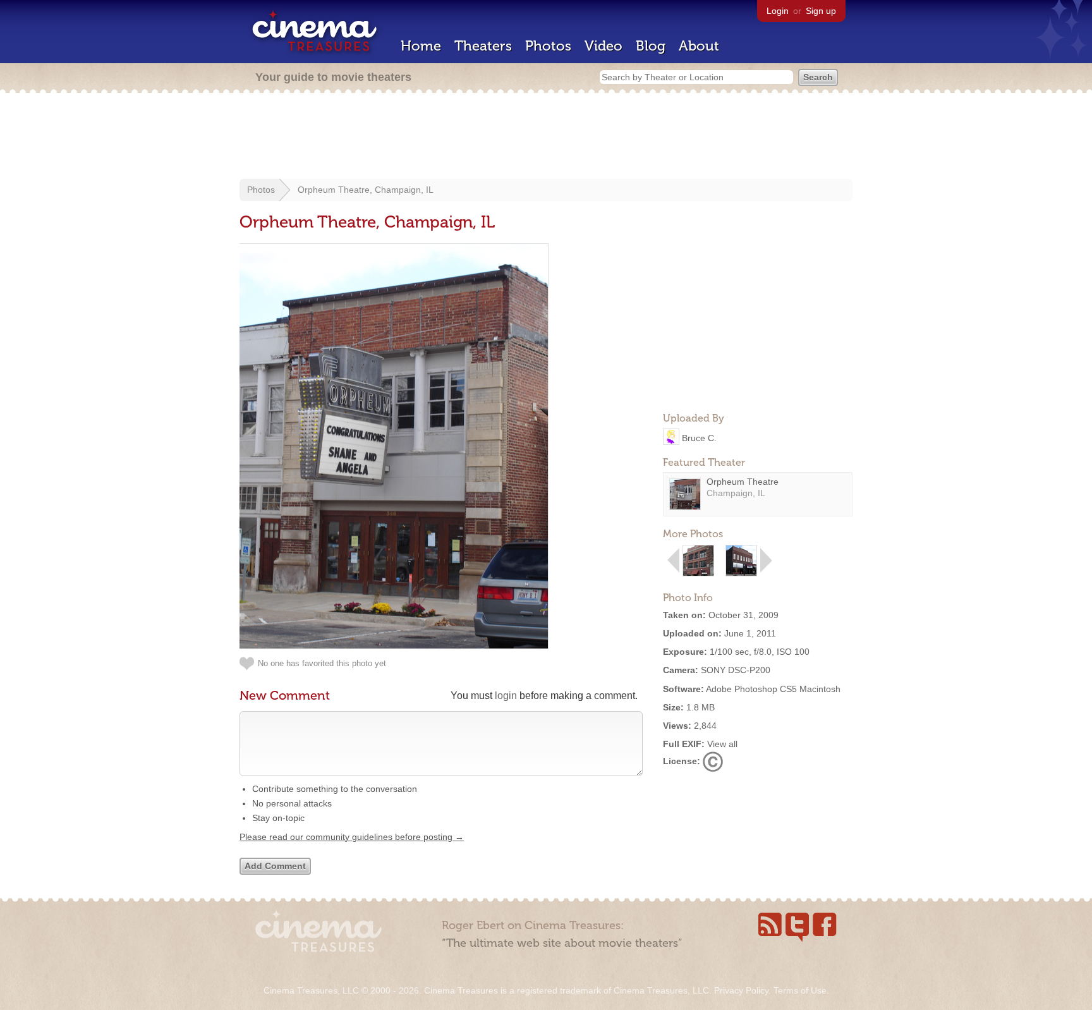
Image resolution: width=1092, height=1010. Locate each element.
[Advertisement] (546, 137)
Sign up (821, 11)
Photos (548, 45)
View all (722, 744)
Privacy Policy (741, 990)
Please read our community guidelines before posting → (352, 837)
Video (603, 45)
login (506, 695)
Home (421, 45)
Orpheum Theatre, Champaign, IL (366, 190)
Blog (650, 45)
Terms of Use (800, 990)
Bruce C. (699, 437)
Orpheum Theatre (743, 482)
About (699, 45)
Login (778, 11)
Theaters (483, 45)
